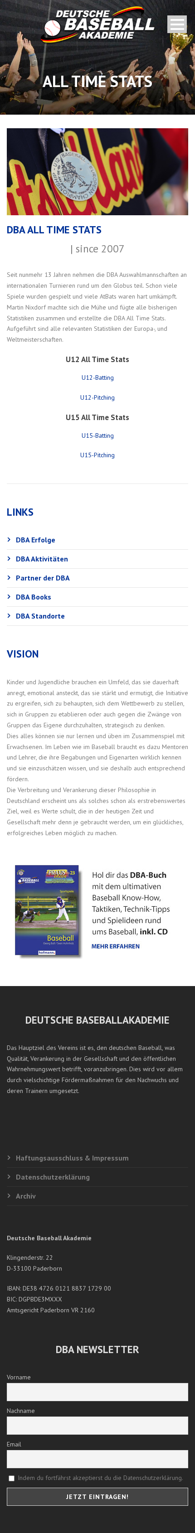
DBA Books (33, 596)
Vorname (19, 1377)
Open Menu (177, 24)
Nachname (21, 1411)
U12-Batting (98, 377)
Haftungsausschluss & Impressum (72, 1157)
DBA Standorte (40, 615)
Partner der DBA (43, 577)
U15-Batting (98, 435)
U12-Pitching (97, 397)
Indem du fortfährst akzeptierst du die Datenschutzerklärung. (100, 1478)
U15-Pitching (97, 455)
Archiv (26, 1195)
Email (14, 1444)
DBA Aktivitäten (42, 558)
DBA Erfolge (35, 539)
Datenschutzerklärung (53, 1176)
